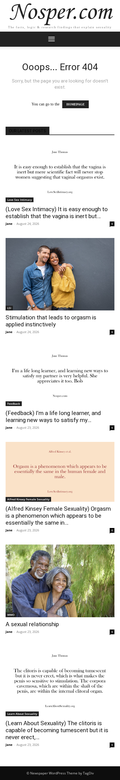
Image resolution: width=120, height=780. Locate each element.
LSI (9, 308)
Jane (9, 223)
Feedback (13, 404)
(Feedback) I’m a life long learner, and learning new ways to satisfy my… (53, 416)
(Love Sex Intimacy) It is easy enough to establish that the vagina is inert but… (57, 213)
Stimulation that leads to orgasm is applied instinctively (51, 321)
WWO (11, 615)
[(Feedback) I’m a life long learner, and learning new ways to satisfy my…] (60, 376)
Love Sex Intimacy (19, 200)
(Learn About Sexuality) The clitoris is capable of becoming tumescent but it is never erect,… (57, 730)
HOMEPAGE (75, 104)
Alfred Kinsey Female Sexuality (28, 499)
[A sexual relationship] (60, 581)
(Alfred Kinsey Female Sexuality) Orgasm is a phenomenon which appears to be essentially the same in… (58, 515)
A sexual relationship (32, 624)
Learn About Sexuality (22, 714)
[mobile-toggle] (51, 39)
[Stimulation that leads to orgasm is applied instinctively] (60, 274)
